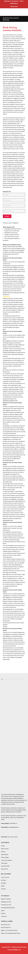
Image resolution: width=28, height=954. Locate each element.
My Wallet (3, 883)
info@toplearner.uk (14, 827)
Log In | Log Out (5, 877)
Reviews (3, 851)
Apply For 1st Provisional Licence (9, 930)
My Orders (3, 880)
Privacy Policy (4, 869)
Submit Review (4, 854)
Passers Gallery (5, 857)
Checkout (3, 889)
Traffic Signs (4, 863)
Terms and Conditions (6, 860)
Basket (2, 886)
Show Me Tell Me (5, 866)
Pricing (2, 846)
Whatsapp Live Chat (6, 902)
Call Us (2, 910)
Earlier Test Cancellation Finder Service (10, 933)
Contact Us (4, 916)
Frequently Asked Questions (8, 907)
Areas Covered (4, 848)
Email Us (3, 913)
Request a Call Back (6, 899)
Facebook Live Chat (6, 904)
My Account (14, 6)
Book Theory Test (5, 924)
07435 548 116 (14, 3)
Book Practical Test (6, 927)
